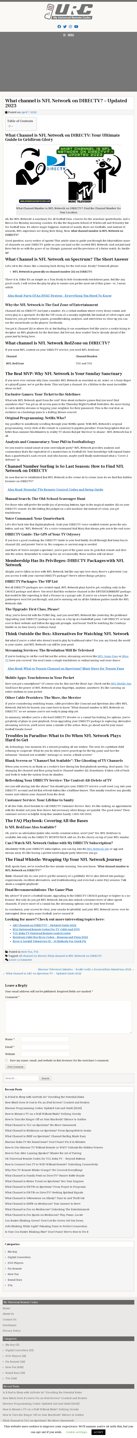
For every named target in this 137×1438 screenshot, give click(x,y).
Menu (71, 35)
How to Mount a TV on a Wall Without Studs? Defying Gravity (43, 1113)
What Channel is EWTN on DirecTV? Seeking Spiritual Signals (44, 1192)
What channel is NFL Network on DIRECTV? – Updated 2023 (66, 103)
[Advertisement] (68, 65)
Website (10, 1054)
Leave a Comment (20, 959)
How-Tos (26, 951)
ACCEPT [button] (98, 1432)
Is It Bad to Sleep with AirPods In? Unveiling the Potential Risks (44, 1097)
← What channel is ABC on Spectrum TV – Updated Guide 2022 (42, 973)
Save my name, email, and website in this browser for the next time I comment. (59, 1060)
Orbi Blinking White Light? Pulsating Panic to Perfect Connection (46, 1226)
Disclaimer (10, 1325)
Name (10, 1039)
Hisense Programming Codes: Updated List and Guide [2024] (43, 1108)
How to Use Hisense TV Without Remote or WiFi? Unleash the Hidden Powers (54, 1147)
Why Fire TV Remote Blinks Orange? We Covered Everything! (44, 1170)
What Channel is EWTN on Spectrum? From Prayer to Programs (45, 1186)
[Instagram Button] (70, 27)
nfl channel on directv (32, 955)
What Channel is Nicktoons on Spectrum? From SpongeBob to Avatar (48, 1130)
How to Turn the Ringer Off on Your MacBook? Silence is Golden (45, 1119)
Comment (12, 997)
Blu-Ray (12, 1251)
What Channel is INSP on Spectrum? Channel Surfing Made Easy (45, 1136)
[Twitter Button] (65, 27)
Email (9, 1047)
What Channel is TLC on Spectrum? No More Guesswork (40, 1125)
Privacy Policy (12, 1330)
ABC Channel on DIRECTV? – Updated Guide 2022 (44, 925)
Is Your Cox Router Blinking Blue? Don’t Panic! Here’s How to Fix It (46, 1231)
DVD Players (15, 1263)
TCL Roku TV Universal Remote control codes (42, 933)
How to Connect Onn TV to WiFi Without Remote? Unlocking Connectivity (51, 1164)
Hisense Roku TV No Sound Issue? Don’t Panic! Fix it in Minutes (45, 1142)
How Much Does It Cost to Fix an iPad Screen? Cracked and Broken (47, 1102)
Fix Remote (15, 1268)
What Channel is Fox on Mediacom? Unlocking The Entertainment (47, 1209)
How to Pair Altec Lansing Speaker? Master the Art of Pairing (43, 1153)
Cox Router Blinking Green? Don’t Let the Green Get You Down (44, 1220)
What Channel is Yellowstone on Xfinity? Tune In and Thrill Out (44, 1198)
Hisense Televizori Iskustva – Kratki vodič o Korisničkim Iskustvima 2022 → (86, 969)
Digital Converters (19, 1257)
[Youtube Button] (76, 27)
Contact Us (9, 1319)
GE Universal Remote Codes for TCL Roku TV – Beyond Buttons (45, 1158)
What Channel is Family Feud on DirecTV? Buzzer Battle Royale (45, 1175)
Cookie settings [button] (76, 1432)
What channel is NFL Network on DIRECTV (74, 955)
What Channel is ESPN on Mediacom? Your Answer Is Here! (42, 1203)
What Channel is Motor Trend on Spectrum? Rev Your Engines (44, 1181)
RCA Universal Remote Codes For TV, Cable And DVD (46, 929)
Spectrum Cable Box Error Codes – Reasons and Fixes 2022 (50, 937)
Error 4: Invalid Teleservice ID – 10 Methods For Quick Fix (49, 941)
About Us (8, 1313)
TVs (36, 951)
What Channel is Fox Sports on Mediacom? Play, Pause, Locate (44, 1214)
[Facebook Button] (59, 27)
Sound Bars (15, 1279)
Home (6, 1308)
